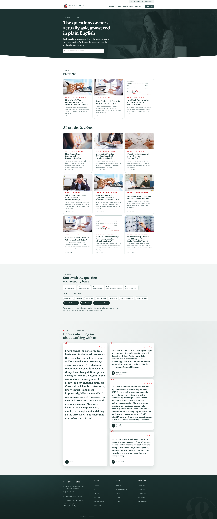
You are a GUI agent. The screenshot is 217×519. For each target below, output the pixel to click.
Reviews (118, 493)
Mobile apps (141, 497)
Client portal (141, 485)
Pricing (119, 6)
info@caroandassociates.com (73, 496)
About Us (118, 485)
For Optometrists (86, 303)
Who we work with (121, 489)
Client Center (136, 1)
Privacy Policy (83, 516)
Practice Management (126, 298)
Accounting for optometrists (91, 308)
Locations (97, 497)
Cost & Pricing (68, 298)
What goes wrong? (84, 287)
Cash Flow (79, 298)
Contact (118, 501)
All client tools (142, 493)
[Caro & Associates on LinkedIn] (65, 505)
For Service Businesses (71, 303)
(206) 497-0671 (148, 1)
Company (138, 6)
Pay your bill (141, 489)
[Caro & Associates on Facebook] (69, 505)
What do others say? (131, 287)
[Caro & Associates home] (73, 6)
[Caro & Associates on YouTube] (74, 505)
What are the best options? (114, 287)
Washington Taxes (141, 298)
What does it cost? (70, 287)
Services (111, 6)
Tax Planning (89, 298)
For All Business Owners (102, 303)
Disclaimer (91, 516)
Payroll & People (101, 298)
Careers (118, 497)
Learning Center (128, 6)
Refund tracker (142, 501)
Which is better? (97, 287)
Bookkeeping (113, 298)
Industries (97, 493)
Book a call (149, 6)
